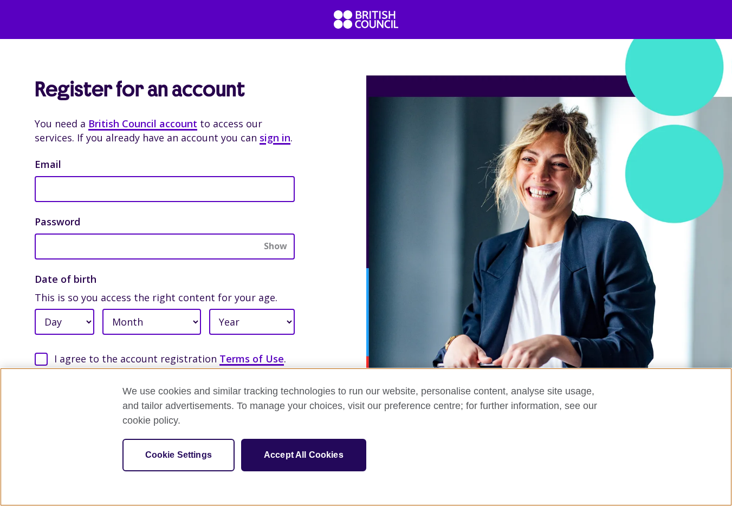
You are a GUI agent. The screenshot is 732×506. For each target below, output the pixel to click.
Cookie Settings (178, 454)
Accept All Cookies (304, 454)
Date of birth (65, 279)
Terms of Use (251, 358)
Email (48, 164)
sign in (275, 137)
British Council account (142, 123)
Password (57, 221)
